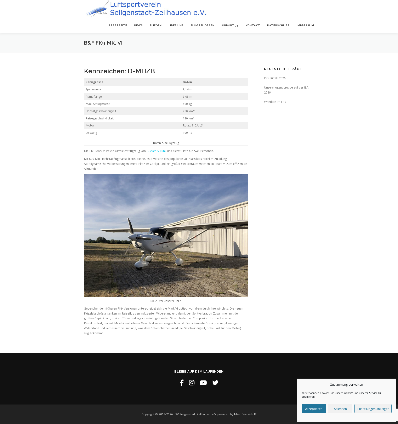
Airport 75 (230, 25)
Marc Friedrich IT (245, 414)
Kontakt (253, 25)
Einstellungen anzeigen (373, 409)
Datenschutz (278, 25)
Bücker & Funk (156, 151)
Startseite (118, 25)
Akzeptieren (313, 409)
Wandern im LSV (275, 102)
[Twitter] (215, 382)
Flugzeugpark (202, 25)
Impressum (305, 25)
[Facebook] (182, 382)
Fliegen (156, 25)
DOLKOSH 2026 (275, 78)
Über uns (176, 25)
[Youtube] (203, 382)
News (138, 25)
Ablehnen (340, 409)
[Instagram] (191, 382)
